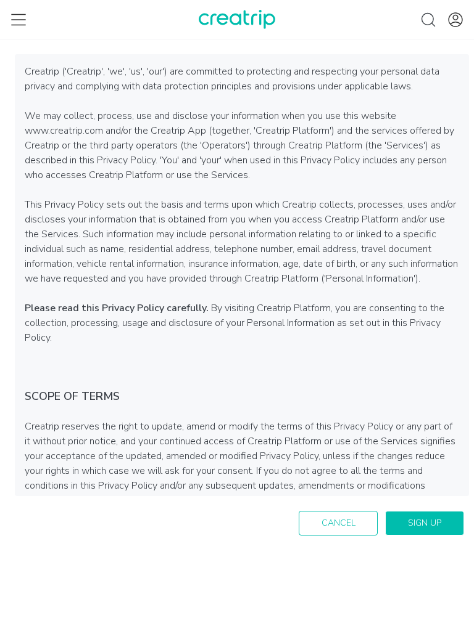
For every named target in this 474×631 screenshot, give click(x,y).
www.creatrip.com (64, 130)
